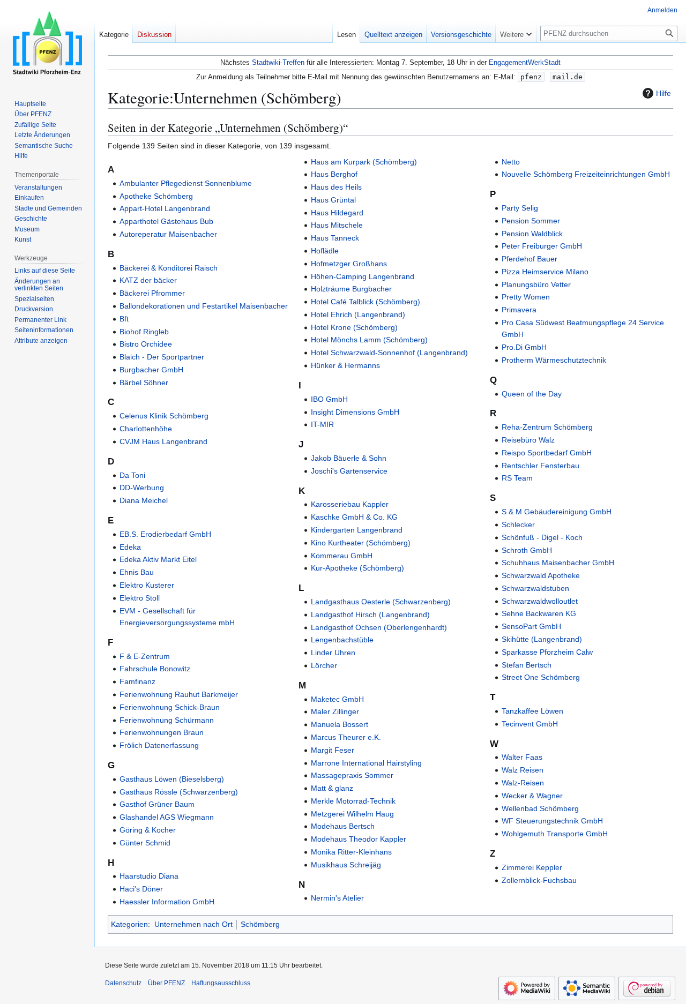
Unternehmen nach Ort (193, 924)
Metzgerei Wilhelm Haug (352, 814)
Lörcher (324, 665)
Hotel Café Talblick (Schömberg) (365, 301)
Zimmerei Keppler (532, 867)
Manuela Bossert (339, 724)
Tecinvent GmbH (530, 724)
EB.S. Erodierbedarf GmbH (165, 534)
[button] (516, 32)
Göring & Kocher (148, 830)
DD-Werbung (142, 487)
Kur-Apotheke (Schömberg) (357, 568)
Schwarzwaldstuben (535, 588)
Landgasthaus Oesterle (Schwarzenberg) (381, 601)
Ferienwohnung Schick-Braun (170, 707)
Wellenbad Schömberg (540, 808)
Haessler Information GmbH (167, 901)
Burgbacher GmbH (151, 369)
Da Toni (132, 475)
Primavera (519, 309)
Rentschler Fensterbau (540, 465)
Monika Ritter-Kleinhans (351, 852)
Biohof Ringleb (144, 331)
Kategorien (129, 924)
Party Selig (520, 208)
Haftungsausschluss (220, 983)
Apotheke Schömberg (156, 196)
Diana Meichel (144, 500)
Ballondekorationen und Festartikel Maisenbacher (204, 306)
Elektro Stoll (140, 598)
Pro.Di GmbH (524, 347)
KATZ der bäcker (148, 280)
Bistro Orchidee (146, 344)
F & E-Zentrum (145, 656)
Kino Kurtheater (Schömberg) (361, 542)
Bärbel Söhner (144, 382)
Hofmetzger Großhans (349, 263)
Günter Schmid (145, 842)
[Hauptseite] (47, 43)
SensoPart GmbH (531, 626)
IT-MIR (322, 424)
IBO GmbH (329, 399)
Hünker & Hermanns (345, 365)
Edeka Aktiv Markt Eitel (158, 559)
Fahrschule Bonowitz (155, 668)
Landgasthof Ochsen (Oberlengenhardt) (379, 627)
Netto (511, 162)
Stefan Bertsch (526, 665)
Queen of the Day (532, 393)
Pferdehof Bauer (529, 258)
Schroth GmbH (527, 550)
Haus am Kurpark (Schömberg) (364, 162)
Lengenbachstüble (342, 639)
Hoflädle (325, 250)
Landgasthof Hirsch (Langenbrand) (370, 614)
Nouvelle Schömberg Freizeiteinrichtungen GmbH (586, 174)
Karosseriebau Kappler (350, 504)
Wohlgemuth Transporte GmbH (555, 833)
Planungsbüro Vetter (536, 284)
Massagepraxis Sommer (352, 775)
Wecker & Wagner (532, 795)
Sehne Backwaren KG (539, 613)
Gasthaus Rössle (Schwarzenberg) (179, 792)
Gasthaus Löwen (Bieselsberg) (172, 779)
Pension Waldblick (532, 233)
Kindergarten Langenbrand (356, 530)
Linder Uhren (333, 652)
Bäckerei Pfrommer (152, 293)
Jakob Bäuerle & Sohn (348, 458)
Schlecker (518, 524)
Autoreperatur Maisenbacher (168, 234)
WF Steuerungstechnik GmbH (552, 820)
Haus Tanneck (335, 238)
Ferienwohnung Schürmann (167, 720)
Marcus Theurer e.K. (346, 737)
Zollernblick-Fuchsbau (539, 880)
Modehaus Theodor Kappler (358, 839)
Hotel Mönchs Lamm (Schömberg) (369, 339)
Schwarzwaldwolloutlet (540, 601)
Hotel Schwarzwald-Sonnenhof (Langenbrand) (389, 352)
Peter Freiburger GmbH (542, 246)
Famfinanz (137, 681)
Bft (124, 318)
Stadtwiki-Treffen (278, 62)
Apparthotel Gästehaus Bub (166, 221)
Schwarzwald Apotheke (541, 575)
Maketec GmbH (337, 699)
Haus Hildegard (337, 212)
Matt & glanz (332, 788)
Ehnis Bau (137, 572)
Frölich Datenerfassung (159, 745)
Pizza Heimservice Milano (545, 271)
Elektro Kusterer (147, 585)
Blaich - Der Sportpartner (162, 357)
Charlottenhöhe (146, 428)
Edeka (130, 547)
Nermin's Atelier (337, 898)
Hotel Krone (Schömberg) (354, 327)
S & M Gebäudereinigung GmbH (557, 511)
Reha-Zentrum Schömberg (547, 427)
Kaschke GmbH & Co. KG (354, 517)
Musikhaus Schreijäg (346, 864)
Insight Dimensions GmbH (355, 412)
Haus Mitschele (337, 225)
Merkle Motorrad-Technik (353, 801)
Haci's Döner (141, 889)
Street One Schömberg (541, 677)
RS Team (517, 478)
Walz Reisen (522, 770)
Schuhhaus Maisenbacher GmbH (558, 562)
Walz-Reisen (523, 782)
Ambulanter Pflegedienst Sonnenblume (186, 183)
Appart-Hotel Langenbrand (165, 208)
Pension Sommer (531, 220)
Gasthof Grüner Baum (157, 804)
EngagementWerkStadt (525, 62)
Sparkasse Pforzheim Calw (547, 652)
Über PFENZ (166, 983)
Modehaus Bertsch (343, 826)
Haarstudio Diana (149, 876)
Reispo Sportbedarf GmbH (547, 452)
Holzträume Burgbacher (351, 288)
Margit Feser (332, 750)
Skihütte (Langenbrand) (542, 639)
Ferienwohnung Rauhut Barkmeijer (179, 694)
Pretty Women (526, 297)
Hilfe (663, 93)
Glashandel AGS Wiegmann (167, 817)
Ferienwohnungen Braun (162, 732)
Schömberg (260, 924)
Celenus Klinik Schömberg (164, 415)
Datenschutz (123, 983)
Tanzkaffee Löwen (532, 711)
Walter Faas (522, 757)
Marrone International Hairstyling (366, 763)
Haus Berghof (334, 174)
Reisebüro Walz (528, 440)
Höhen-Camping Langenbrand (362, 276)
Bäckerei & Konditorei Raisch (169, 268)
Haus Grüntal (333, 200)
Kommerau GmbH (341, 555)
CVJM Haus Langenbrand (163, 441)
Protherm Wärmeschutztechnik (554, 360)
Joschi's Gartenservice (349, 471)
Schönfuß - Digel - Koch (542, 537)
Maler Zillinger (335, 711)
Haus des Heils (336, 187)
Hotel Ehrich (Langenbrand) (358, 314)
